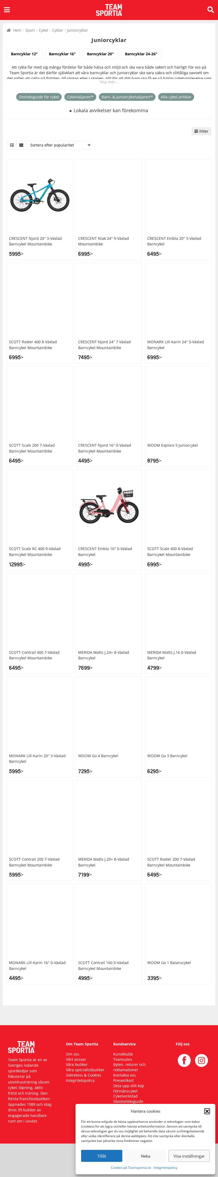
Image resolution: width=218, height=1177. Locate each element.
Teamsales (122, 1059)
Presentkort (123, 1080)
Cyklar (57, 30)
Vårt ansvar (76, 1059)
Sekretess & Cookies (83, 1075)
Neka (145, 1156)
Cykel (43, 30)
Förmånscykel (125, 1091)
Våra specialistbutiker (85, 1069)
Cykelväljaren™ (80, 96)
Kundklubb (123, 1054)
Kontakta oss (124, 1075)
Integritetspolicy (165, 1167)
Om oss (72, 1054)
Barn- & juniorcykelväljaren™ (127, 96)
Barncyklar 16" (62, 53)
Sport (30, 30)
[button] (207, 1111)
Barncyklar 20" (100, 53)
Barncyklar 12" (24, 53)
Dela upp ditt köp (128, 1085)
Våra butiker (77, 1064)
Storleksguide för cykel (39, 96)
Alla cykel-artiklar (176, 96)
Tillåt (101, 1156)
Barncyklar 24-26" (141, 53)
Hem (17, 30)
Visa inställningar (189, 1156)
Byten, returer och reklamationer (129, 1067)
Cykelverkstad (125, 1096)
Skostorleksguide (128, 1101)
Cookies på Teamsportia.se (131, 1167)
